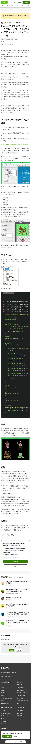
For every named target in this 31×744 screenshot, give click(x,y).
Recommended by (14, 577)
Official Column (21, 690)
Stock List (10, 5)
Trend (3, 5)
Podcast (3, 723)
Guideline (3, 692)
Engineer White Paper (22, 700)
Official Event (25, 5)
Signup (26, 2)
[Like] (3, 535)
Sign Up (19, 650)
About (2, 685)
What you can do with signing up (11, 557)
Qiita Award (20, 698)
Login (19, 2)
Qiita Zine (19, 713)
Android (8, 39)
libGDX (15, 39)
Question (17, 5)
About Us (3, 731)
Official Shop (20, 715)
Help (2, 700)
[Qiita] (4, 2)
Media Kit (3, 695)
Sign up (15, 561)
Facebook (3, 718)
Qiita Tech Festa (21, 695)
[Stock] (8, 535)
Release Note (20, 685)
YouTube (3, 721)
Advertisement (5, 703)
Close (15, 736)
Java (3, 39)
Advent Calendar (21, 692)
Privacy (3, 690)
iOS (12, 39)
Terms (2, 687)
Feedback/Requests (6, 698)
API (18, 703)
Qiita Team (20, 710)
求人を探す (7, 736)
